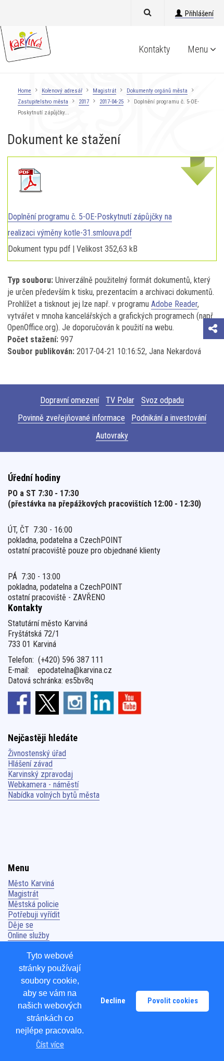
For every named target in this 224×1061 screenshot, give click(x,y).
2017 (84, 101)
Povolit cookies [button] (172, 1001)
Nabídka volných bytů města (53, 795)
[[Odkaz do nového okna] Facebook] (19, 702)
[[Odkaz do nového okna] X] (47, 702)
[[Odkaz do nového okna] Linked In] (102, 702)
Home (24, 90)
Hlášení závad (30, 764)
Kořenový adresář (62, 90)
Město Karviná (31, 883)
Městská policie (33, 904)
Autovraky (112, 436)
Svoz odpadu (162, 400)
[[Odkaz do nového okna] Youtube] (130, 702)
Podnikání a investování (168, 418)
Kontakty (154, 49)
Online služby (28, 935)
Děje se (20, 925)
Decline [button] (113, 1001)
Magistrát (104, 90)
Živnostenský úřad (37, 753)
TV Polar (120, 400)
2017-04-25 (111, 101)
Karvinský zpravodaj (40, 774)
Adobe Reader (174, 304)
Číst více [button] (50, 1045)
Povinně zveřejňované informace (71, 418)
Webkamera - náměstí (43, 785)
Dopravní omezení (69, 400)
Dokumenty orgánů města (157, 90)
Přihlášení (199, 13)
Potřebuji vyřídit (34, 915)
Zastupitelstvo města (43, 101)
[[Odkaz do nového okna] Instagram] (74, 702)
